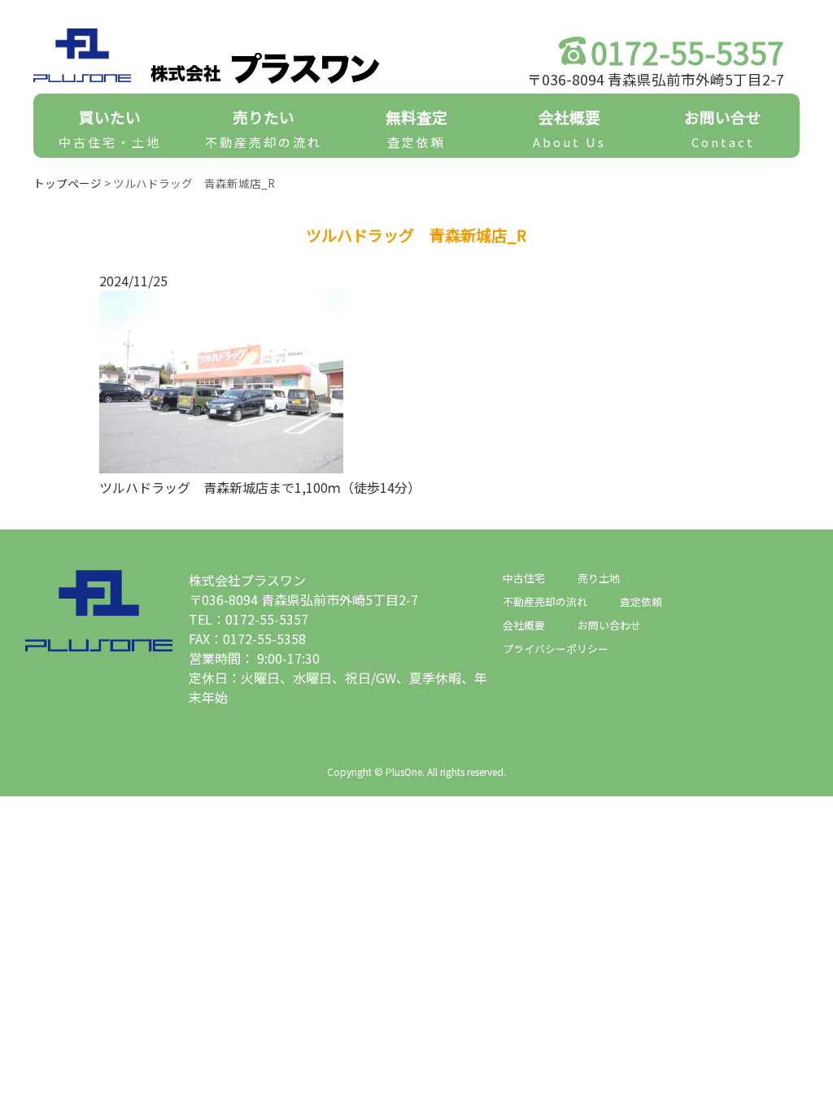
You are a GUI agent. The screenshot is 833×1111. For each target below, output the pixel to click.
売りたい (263, 128)
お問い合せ (722, 128)
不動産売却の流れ (545, 601)
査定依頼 (641, 601)
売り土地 (599, 578)
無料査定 (416, 128)
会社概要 (569, 128)
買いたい (110, 128)
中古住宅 (524, 578)
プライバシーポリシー (555, 648)
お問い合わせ (609, 625)
